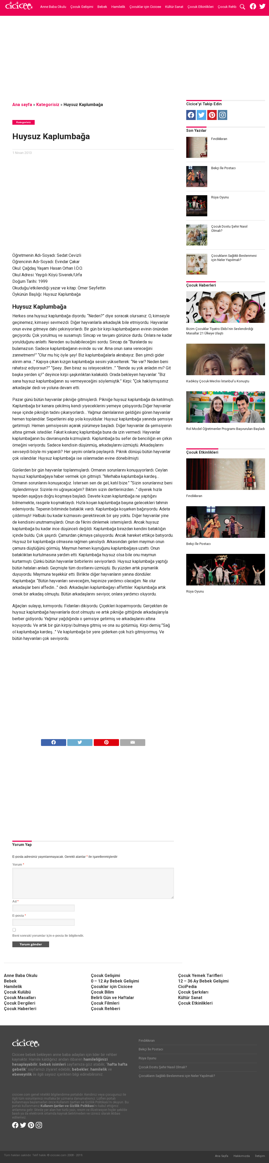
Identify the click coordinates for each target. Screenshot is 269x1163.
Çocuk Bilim (102, 992)
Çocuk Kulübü (17, 992)
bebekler (80, 1069)
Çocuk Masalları (20, 997)
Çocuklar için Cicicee (145, 7)
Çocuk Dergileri (19, 1003)
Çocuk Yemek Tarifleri (200, 975)
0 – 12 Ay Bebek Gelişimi (115, 981)
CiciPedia (187, 986)
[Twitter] (201, 115)
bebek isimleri (52, 1064)
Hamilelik (118, 7)
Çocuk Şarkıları (193, 992)
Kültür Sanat (174, 7)
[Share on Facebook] (53, 741)
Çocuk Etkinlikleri (201, 7)
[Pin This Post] (106, 741)
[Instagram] (222, 115)
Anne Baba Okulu (53, 7)
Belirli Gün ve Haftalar (112, 997)
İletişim (260, 1156)
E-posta (19, 916)
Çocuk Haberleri (201, 285)
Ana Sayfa (221, 1156)
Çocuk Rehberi (229, 7)
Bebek (102, 7)
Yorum (18, 864)
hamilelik (98, 1069)
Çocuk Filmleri (105, 1003)
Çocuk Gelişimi (81, 7)
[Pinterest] (212, 115)
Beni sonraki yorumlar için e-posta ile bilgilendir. (48, 936)
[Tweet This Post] (80, 741)
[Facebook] (191, 115)
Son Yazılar (196, 130)
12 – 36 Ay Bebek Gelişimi (203, 981)
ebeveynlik (22, 1074)
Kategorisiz (47, 104)
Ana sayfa (22, 104)
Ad (15, 901)
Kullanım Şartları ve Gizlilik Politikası (67, 1106)
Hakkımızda (242, 1156)
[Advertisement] (134, 56)
